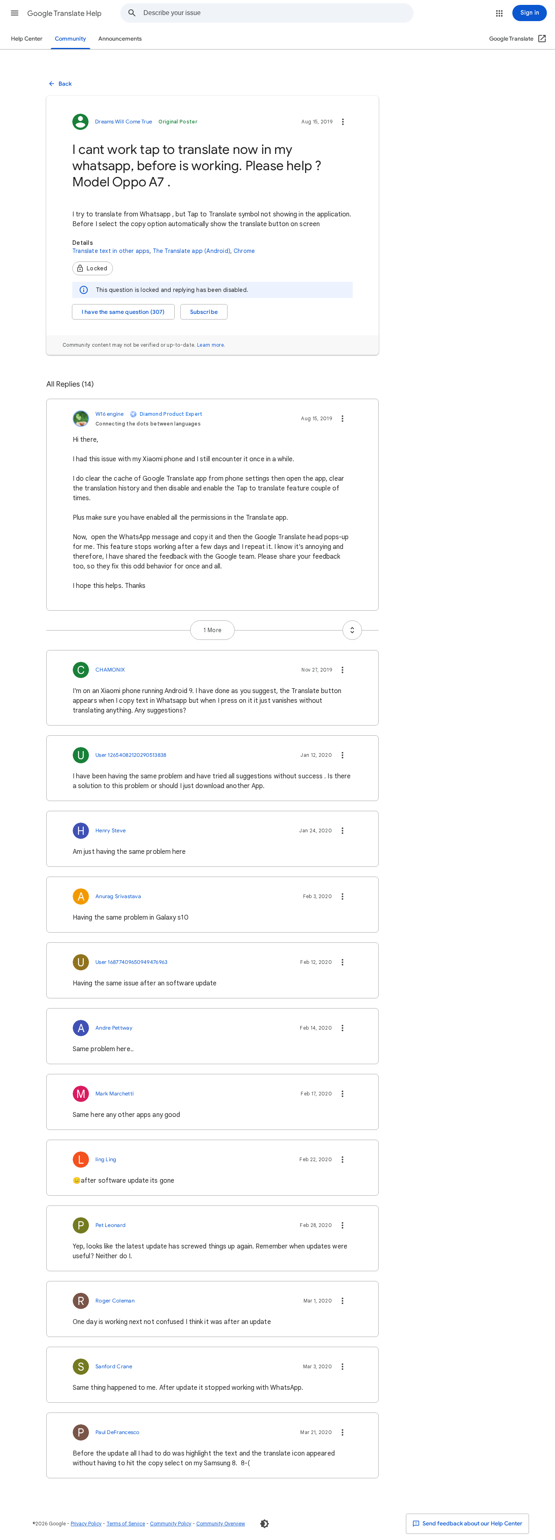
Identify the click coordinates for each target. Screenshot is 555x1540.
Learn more (210, 345)
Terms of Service (125, 1524)
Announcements (120, 38)
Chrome (244, 251)
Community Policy (170, 1524)
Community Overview (220, 1524)
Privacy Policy (86, 1524)
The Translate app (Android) (191, 251)
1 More (212, 630)
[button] (14, 13)
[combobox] (278, 13)
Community (70, 38)
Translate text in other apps (111, 251)
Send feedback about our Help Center (471, 1523)
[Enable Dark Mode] (264, 1524)
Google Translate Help (64, 13)
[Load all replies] (352, 630)
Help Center (27, 38)
